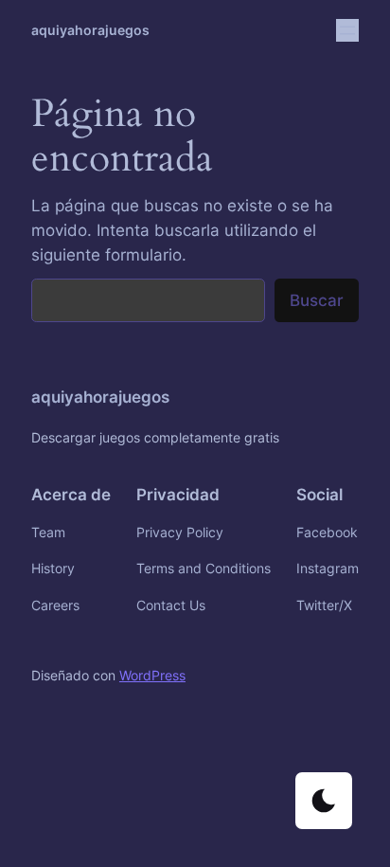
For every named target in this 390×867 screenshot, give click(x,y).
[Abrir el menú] (347, 30)
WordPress (152, 675)
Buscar (317, 300)
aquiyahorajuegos (90, 30)
